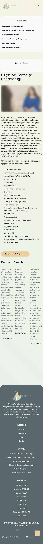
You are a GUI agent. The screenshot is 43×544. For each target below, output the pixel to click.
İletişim (21, 441)
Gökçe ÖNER (21, 516)
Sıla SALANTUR (21, 485)
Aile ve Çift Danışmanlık (21, 461)
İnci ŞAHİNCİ (22, 508)
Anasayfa (21, 429)
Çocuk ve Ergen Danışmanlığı (21, 454)
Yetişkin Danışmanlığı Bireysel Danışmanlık (21, 457)
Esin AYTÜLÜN (21, 493)
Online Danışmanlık (21, 469)
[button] (37, 533)
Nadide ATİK (21, 500)
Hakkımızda (21, 433)
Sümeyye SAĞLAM (21, 489)
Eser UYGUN (21, 504)
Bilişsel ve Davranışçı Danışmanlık (21, 465)
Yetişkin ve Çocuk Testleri (21, 473)
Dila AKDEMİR (21, 497)
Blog (21, 437)
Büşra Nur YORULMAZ (21, 512)
